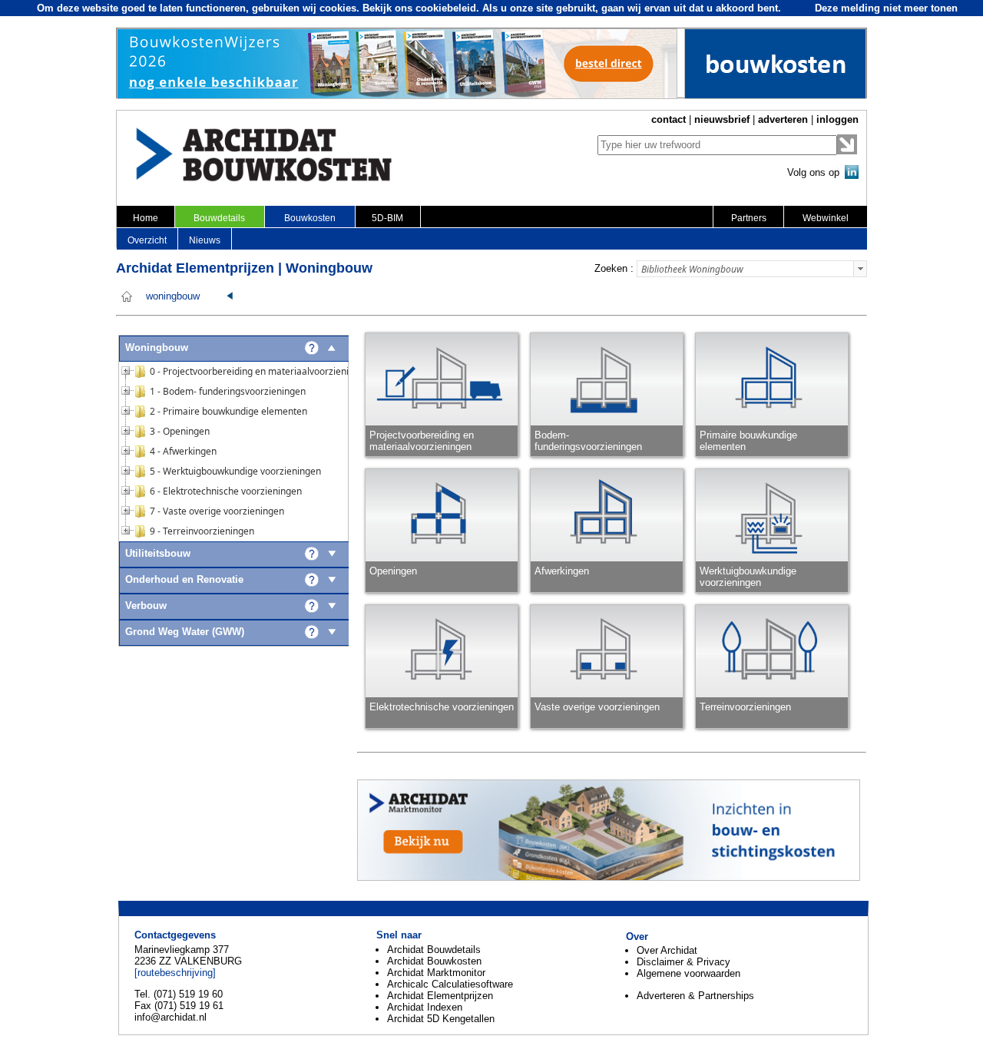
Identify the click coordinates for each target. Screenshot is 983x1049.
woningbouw (173, 296)
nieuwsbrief (722, 119)
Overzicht (147, 240)
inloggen (837, 119)
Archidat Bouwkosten (434, 961)
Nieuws (204, 240)
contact (668, 119)
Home (145, 218)
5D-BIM (387, 218)
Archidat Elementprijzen (440, 995)
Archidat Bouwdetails (434, 949)
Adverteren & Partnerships (695, 995)
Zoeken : (614, 268)
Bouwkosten (310, 218)
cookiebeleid (445, 8)
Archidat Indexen (424, 1007)
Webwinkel (826, 218)
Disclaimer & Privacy (683, 962)
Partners (748, 218)
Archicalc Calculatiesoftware (450, 984)
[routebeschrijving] (175, 972)
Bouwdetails (219, 218)
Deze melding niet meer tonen (886, 8)
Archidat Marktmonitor (436, 972)
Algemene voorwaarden (688, 973)
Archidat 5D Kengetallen (441, 1018)
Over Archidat (667, 950)
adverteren (783, 119)
